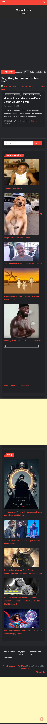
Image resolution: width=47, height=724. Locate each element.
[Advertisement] (23, 44)
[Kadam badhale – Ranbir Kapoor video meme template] (17, 72)
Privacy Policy (9, 651)
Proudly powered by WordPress (14, 666)
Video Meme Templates (32, 95)
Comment (7, 123)
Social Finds (23, 10)
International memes (13, 95)
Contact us (8, 657)
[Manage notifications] (41, 719)
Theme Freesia (23, 669)
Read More (36, 121)
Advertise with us (35, 652)
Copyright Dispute (21, 652)
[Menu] (3, 2)
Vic (5, 106)
